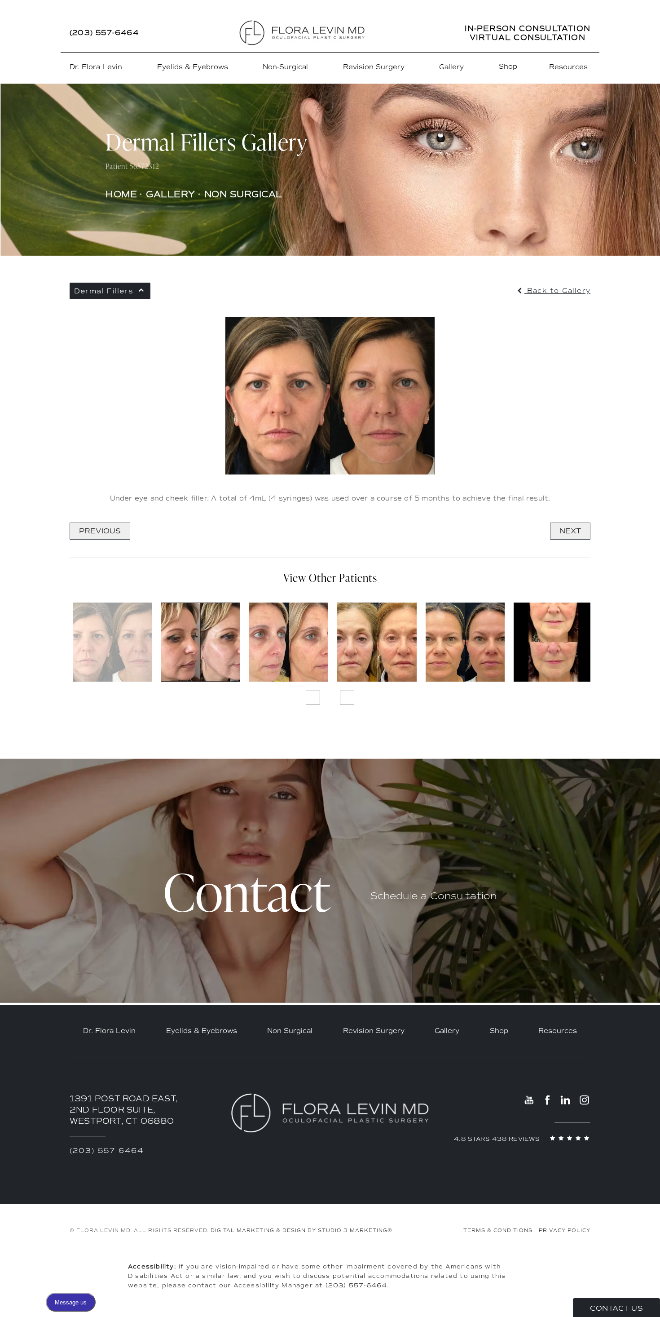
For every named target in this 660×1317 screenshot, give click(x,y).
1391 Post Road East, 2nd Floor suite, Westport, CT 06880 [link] (124, 1110)
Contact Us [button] (616, 1308)
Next (570, 531)
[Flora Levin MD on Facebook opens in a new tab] (547, 1100)
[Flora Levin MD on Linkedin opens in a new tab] (566, 1100)
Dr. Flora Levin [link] (96, 67)
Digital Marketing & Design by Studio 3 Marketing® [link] (301, 1230)
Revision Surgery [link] (374, 67)
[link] (104, 33)
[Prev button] (313, 698)
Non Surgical (243, 194)
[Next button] (347, 698)
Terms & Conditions (497, 1230)
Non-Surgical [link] (285, 67)
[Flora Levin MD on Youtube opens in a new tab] (529, 1100)
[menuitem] (97, 67)
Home (121, 194)
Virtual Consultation (527, 37)
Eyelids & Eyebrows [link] (192, 67)
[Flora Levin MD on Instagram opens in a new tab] (584, 1100)
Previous (100, 531)
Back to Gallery (557, 291)
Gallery (170, 194)
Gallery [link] (451, 67)
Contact (246, 892)
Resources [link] (568, 67)
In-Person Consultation (527, 28)
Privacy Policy (564, 1230)
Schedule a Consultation (433, 896)
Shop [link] (508, 66)
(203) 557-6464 (356, 1285)
